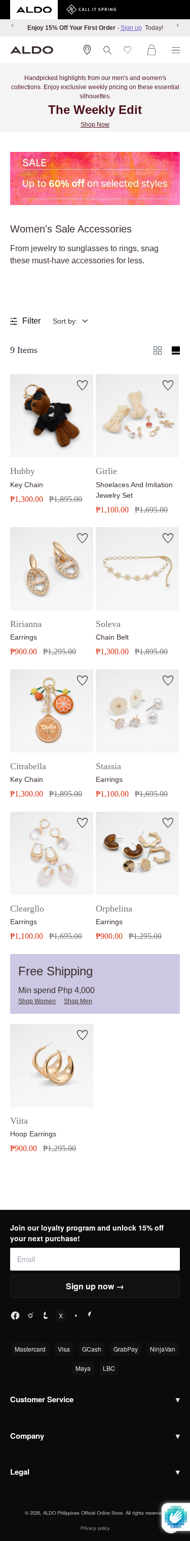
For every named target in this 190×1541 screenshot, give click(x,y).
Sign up (131, 27)
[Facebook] (15, 1316)
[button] (78, 321)
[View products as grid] (176, 350)
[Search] (107, 50)
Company (95, 1435)
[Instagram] (30, 1316)
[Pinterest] (91, 1316)
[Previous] (12, 25)
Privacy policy (95, 1527)
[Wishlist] (129, 50)
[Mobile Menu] (176, 50)
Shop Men (78, 1001)
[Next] (177, 25)
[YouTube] (76, 1316)
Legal (95, 1471)
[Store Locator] (87, 50)
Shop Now (95, 124)
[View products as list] (158, 350)
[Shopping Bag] (153, 50)
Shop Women (37, 1001)
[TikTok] (46, 1316)
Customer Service (95, 1399)
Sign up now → (95, 1286)
